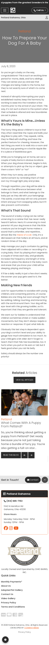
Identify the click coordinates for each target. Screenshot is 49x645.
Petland (24, 31)
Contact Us (7, 594)
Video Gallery (8, 598)
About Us (6, 585)
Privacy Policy (8, 602)
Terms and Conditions (13, 606)
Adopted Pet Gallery (12, 590)
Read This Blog (11, 454)
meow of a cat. (24, 234)
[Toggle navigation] (4, 10)
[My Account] (46, 18)
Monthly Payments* (11, 581)
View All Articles (24, 379)
